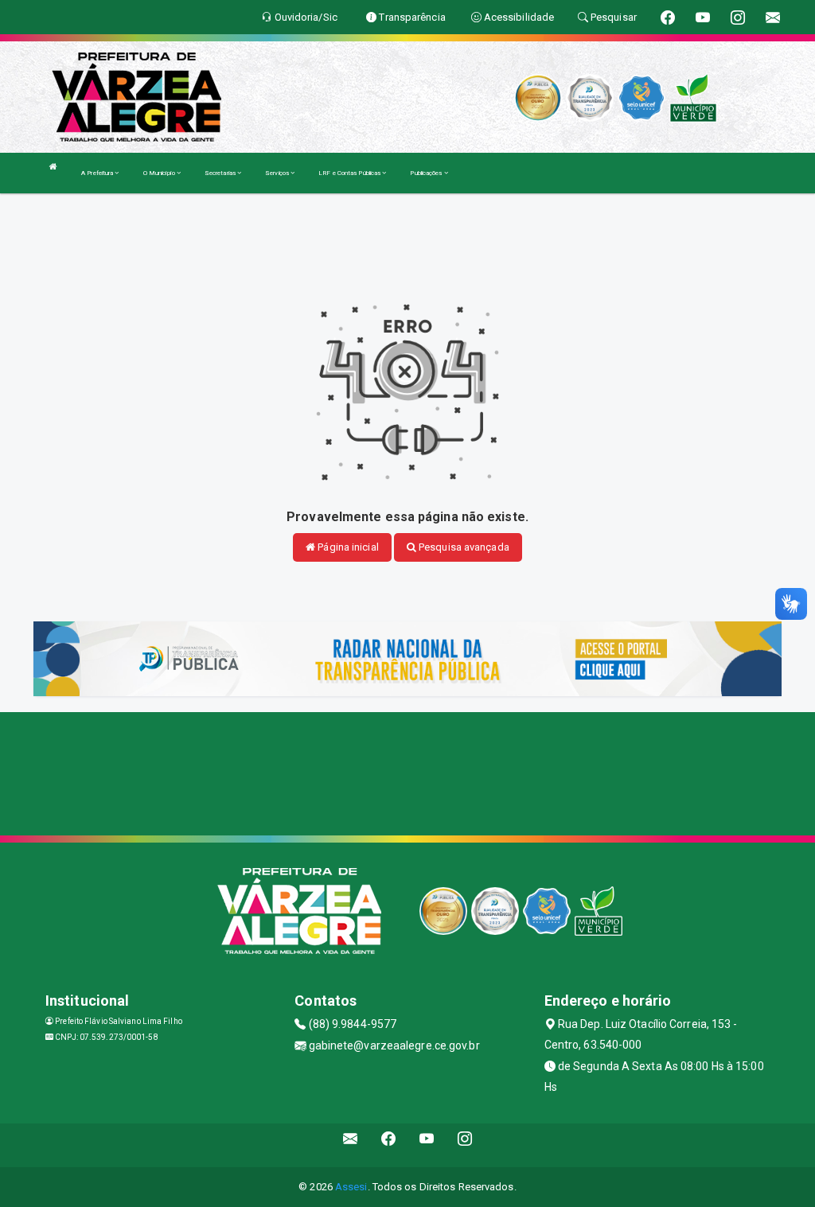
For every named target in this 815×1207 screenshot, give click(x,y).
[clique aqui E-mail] (351, 1145)
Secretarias (221, 173)
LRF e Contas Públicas (350, 173)
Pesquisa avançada (462, 547)
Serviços (278, 173)
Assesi (351, 1187)
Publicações (426, 173)
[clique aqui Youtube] (427, 1145)
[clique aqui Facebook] (389, 1145)
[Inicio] (53, 167)
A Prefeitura (98, 173)
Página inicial (347, 547)
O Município (160, 173)
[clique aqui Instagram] (465, 1145)
